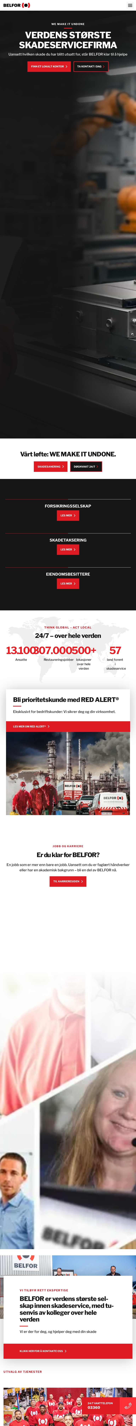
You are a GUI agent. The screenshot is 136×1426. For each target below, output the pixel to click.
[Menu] (130, 5)
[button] (8, 1418)
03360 (94, 1407)
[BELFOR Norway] (68, 5)
